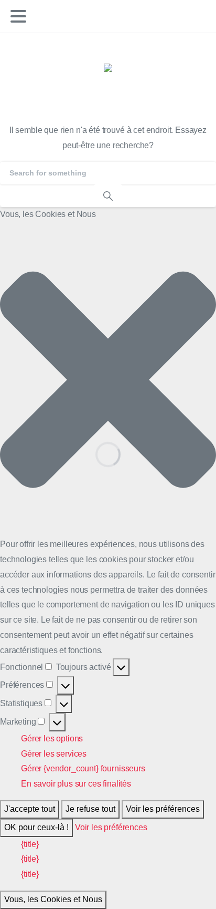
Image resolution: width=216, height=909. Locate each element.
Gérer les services (54, 753)
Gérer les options (52, 738)
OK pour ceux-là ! (36, 827)
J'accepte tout (29, 808)
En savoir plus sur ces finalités (76, 783)
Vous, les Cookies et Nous (53, 899)
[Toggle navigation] (18, 16)
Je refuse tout (90, 808)
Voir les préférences (163, 808)
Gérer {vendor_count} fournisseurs (83, 768)
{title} (30, 844)
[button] (108, 379)
